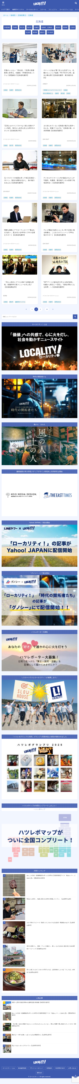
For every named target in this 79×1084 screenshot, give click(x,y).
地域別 (12, 15)
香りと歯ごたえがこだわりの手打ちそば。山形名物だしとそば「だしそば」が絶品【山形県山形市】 (51, 971)
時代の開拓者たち (48, 93)
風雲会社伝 (18, 90)
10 (47, 309)
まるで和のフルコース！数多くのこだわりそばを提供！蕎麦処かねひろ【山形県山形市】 (51, 924)
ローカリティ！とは (66, 9)
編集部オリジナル (18, 9)
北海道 (30, 15)
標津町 (65, 27)
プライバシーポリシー (36, 1068)
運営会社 (39, 1073)
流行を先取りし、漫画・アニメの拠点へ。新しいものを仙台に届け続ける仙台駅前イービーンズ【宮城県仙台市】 (51, 947)
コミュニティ (53, 9)
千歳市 (15, 27)
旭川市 (29, 27)
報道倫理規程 (22, 1068)
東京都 (62, 93)
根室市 (58, 27)
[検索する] (75, 316)
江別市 (72, 27)
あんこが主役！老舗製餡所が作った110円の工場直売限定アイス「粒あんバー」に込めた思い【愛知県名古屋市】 (51, 877)
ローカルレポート (32, 9)
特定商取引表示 (60, 1068)
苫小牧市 (50, 32)
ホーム (5, 15)
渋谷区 (68, 93)
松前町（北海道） (47, 27)
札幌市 (36, 27)
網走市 (42, 32)
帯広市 (22, 27)
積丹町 (35, 32)
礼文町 (28, 32)
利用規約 (49, 1068)
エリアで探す (5, 9)
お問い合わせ (72, 1068)
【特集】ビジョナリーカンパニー (52, 90)
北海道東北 (22, 15)
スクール (43, 9)
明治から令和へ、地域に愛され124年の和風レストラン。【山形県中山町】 (49, 899)
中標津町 (7, 27)
